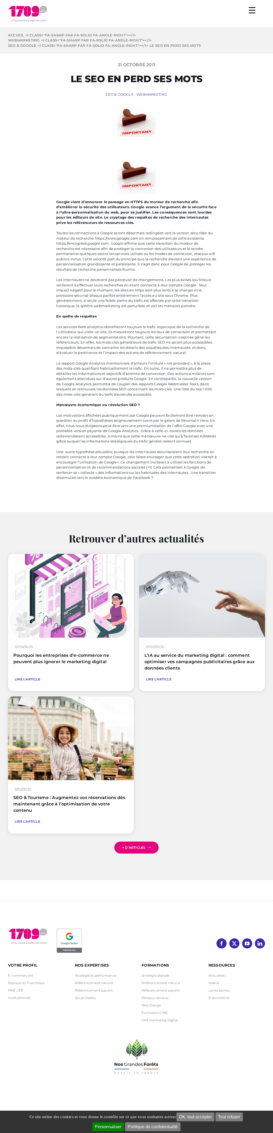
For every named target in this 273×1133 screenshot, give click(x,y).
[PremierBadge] (69, 929)
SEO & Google (119, 94)
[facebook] (221, 943)
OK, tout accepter (195, 1117)
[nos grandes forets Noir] (136, 1036)
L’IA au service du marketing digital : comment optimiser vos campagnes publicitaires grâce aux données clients (199, 662)
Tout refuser (229, 1117)
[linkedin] (260, 943)
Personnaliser (108, 1126)
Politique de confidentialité (153, 1126)
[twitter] (234, 943)
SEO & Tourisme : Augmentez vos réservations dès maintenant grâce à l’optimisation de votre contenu (69, 804)
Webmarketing (151, 94)
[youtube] (247, 943)
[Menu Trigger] (252, 10)
